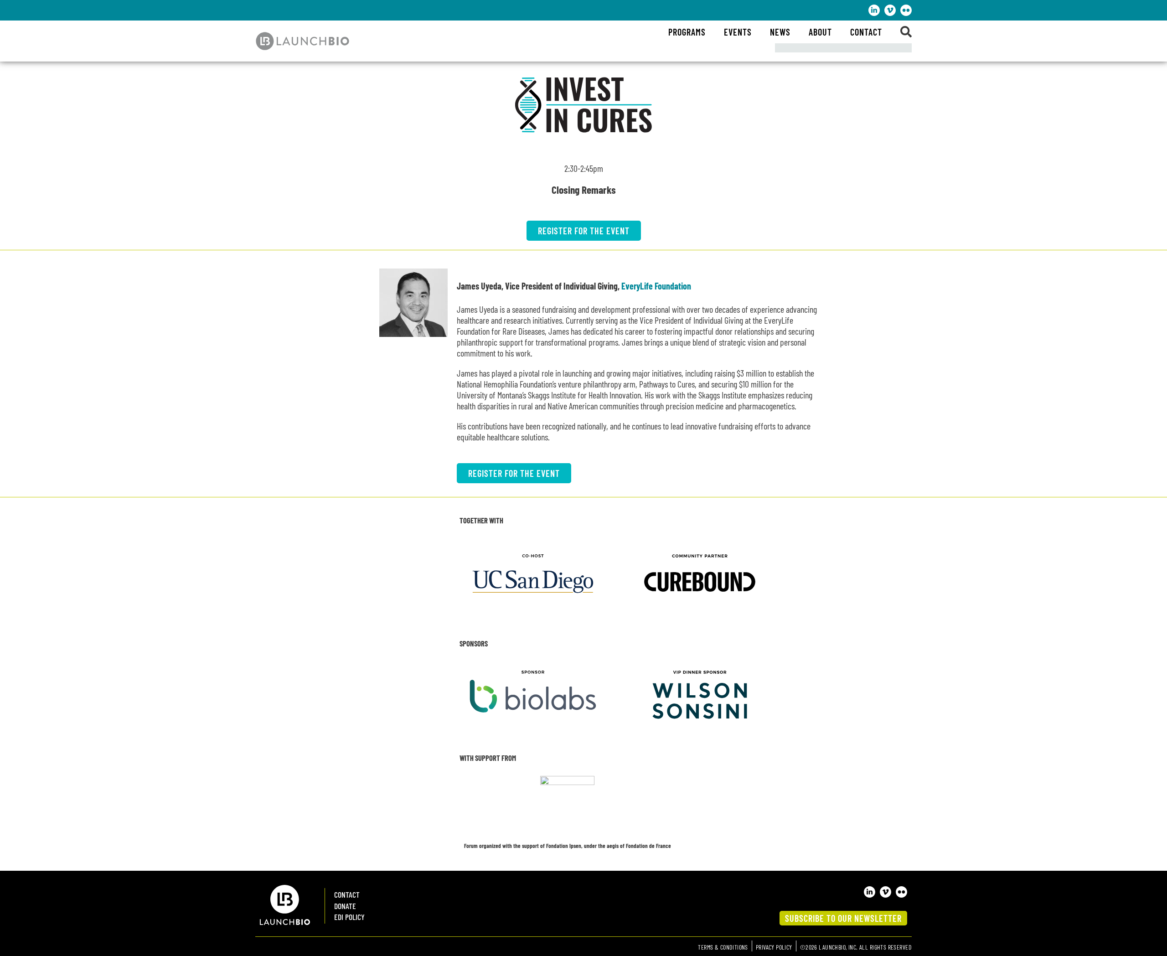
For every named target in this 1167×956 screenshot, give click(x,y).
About (820, 31)
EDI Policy (349, 917)
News (780, 31)
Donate (345, 906)
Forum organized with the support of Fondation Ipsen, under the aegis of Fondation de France (567, 845)
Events (738, 31)
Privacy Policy (774, 947)
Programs (687, 31)
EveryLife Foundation (656, 285)
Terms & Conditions (723, 947)
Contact (866, 31)
